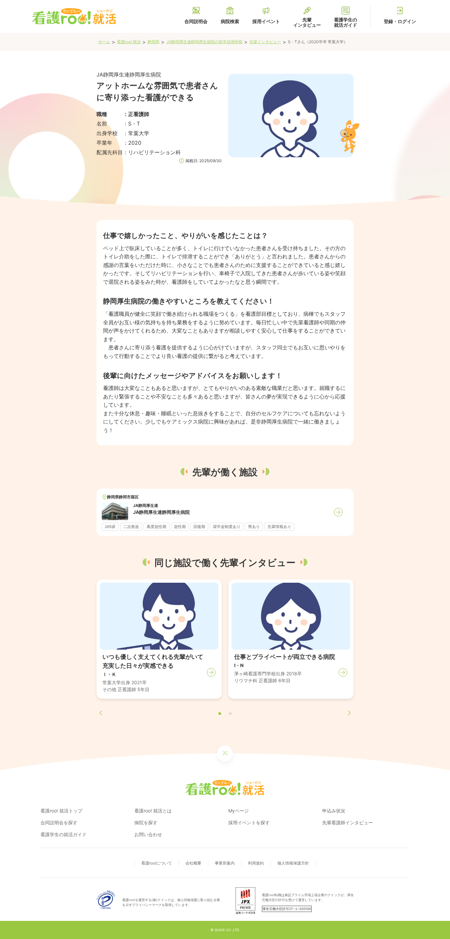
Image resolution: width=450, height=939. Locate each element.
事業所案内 (225, 863)
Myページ (238, 810)
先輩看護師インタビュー (347, 822)
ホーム (104, 41)
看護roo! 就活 (129, 41)
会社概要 (193, 863)
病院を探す (145, 822)
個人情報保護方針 (293, 863)
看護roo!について (156, 863)
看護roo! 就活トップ (61, 810)
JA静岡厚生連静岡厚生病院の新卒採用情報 (204, 41)
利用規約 (256, 863)
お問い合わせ (148, 834)
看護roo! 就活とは (153, 810)
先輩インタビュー (265, 41)
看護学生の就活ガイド (64, 834)
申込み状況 (333, 810)
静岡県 (153, 41)
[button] (219, 713)
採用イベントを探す (249, 822)
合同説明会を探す (59, 822)
